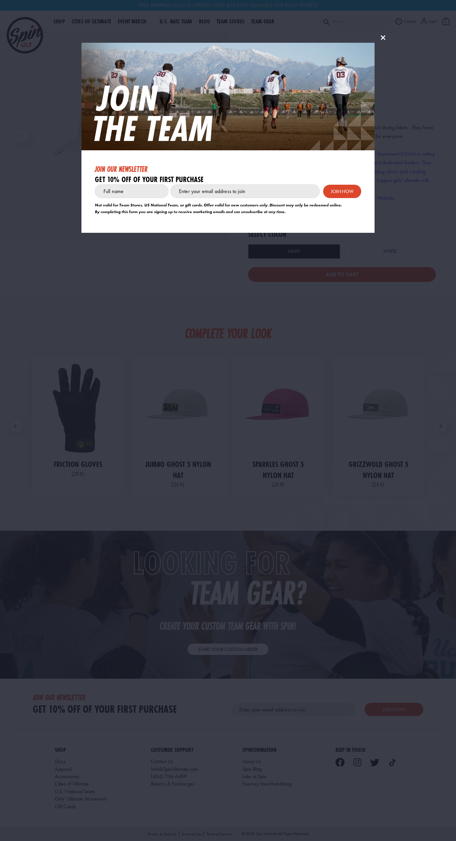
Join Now (342, 191)
